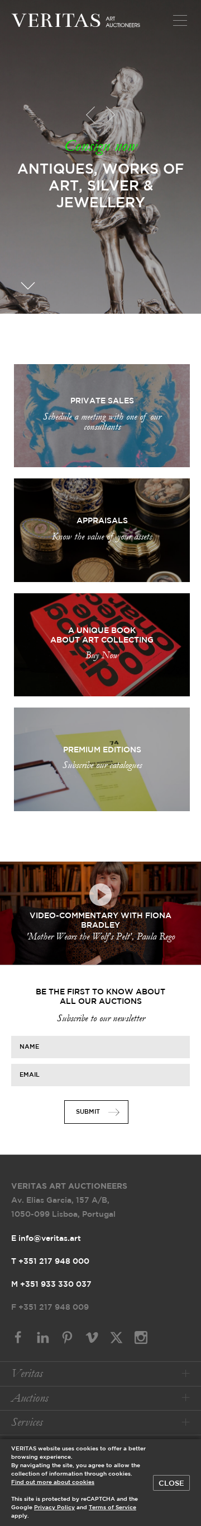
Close (171, 1483)
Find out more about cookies (52, 1482)
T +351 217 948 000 (50, 1261)
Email (30, 1075)
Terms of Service (112, 1507)
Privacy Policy (54, 1507)
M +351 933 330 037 (51, 1284)
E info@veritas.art (46, 1238)
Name (29, 1047)
